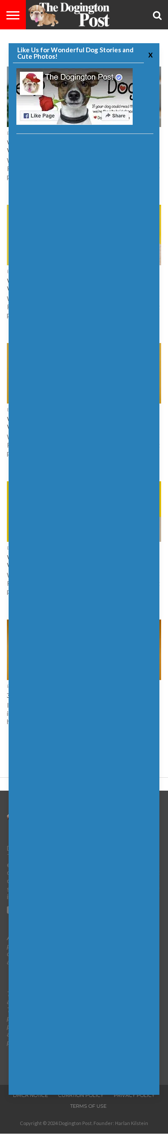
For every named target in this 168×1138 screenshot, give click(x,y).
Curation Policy (80, 1095)
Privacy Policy (134, 1095)
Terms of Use (88, 1106)
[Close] (149, 54)
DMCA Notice (30, 1095)
